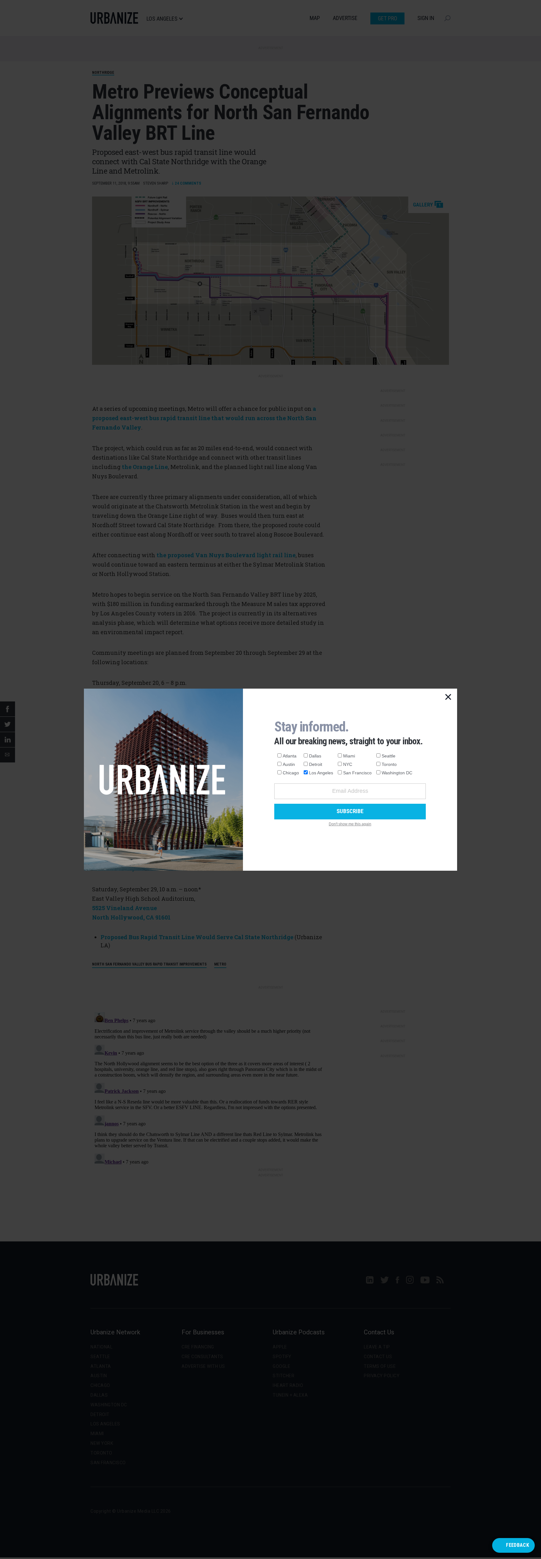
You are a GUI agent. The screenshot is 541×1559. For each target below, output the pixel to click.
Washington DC (397, 772)
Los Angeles (321, 772)
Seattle (388, 755)
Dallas (315, 755)
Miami (349, 755)
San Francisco (357, 772)
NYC (347, 764)
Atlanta (289, 755)
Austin (289, 764)
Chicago (291, 772)
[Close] (448, 697)
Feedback (517, 1545)
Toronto (389, 764)
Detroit (315, 764)
